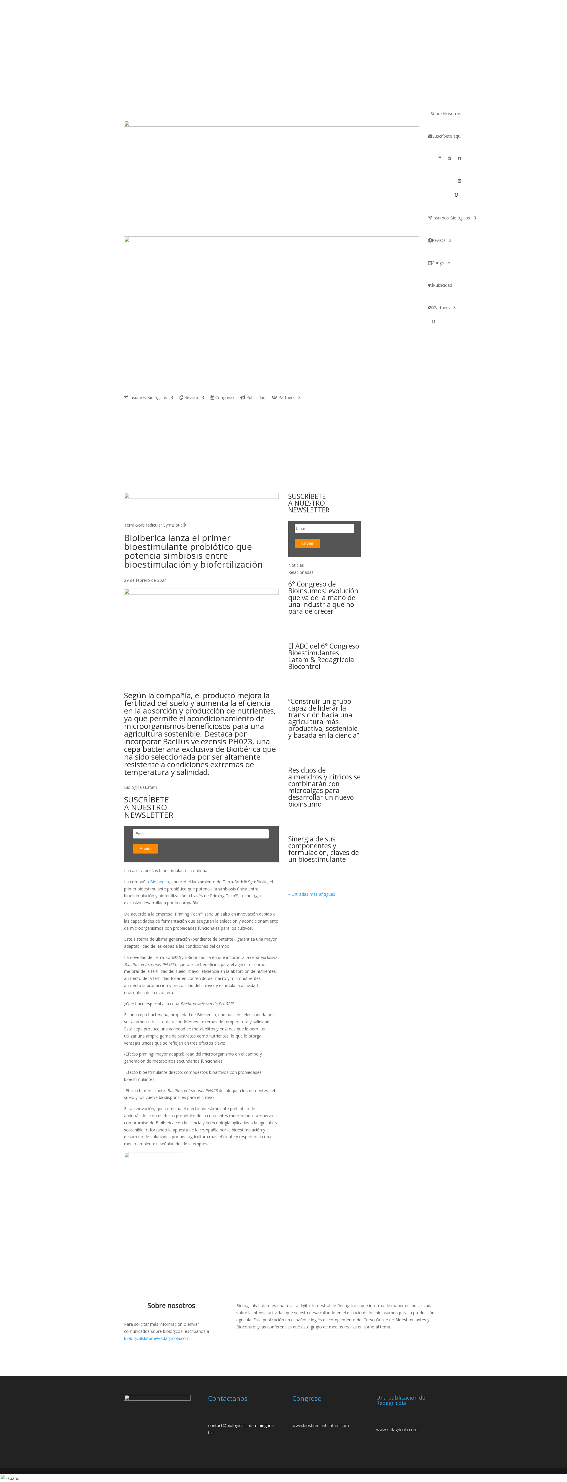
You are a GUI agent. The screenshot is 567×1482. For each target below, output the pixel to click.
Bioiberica (159, 882)
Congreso (441, 263)
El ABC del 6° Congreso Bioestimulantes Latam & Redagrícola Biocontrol (323, 656)
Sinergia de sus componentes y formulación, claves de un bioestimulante (323, 849)
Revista (439, 240)
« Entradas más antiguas (311, 894)
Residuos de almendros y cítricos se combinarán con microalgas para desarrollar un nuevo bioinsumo (324, 787)
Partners (442, 307)
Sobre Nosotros (446, 113)
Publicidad (442, 285)
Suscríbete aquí (446, 136)
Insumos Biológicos (451, 218)
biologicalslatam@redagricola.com (157, 1338)
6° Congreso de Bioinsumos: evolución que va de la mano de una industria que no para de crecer (323, 597)
